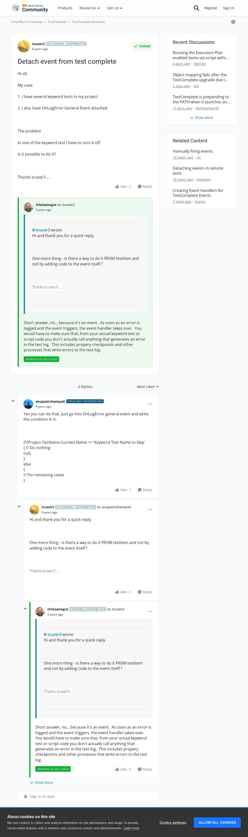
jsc (199, 157)
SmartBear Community (26, 22)
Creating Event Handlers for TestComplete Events (198, 193)
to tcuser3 (66, 204)
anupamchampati (50, 401)
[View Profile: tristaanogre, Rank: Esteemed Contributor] (40, 611)
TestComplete (57, 22)
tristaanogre (46, 204)
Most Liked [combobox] (148, 386)
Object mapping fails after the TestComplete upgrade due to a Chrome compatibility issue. (200, 77)
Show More (44, 782)
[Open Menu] (233, 21)
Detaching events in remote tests (198, 171)
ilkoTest (200, 63)
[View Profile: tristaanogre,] (28, 207)
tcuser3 (38, 43)
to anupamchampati (114, 507)
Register (211, 8)
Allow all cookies (217, 822)
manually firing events (193, 151)
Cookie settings (173, 822)
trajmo (200, 201)
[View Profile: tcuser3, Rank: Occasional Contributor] (24, 46)
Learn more (131, 828)
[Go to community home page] (29, 8)
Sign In (228, 8)
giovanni (203, 179)
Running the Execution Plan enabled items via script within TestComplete (200, 55)
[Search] (196, 8)
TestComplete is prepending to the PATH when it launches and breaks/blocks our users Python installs (201, 99)
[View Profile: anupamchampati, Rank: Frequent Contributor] (28, 404)
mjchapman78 (207, 108)
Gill (196, 86)
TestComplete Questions (88, 22)
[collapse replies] (13, 401)
